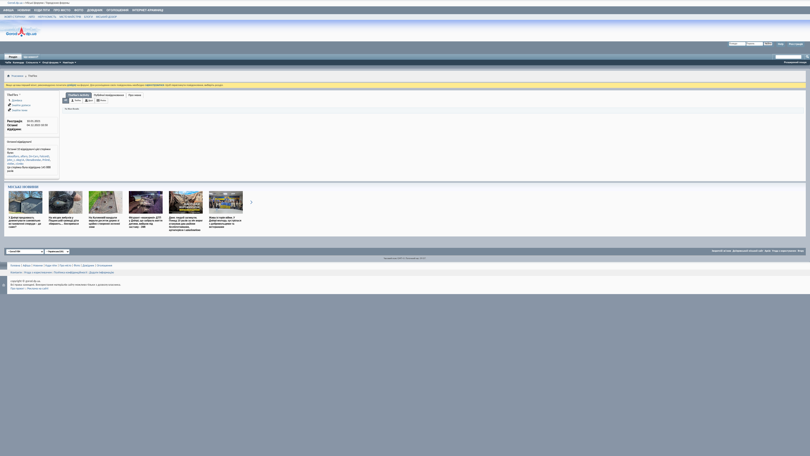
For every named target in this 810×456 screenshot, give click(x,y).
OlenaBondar (33, 160)
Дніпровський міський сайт (748, 251)
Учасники (17, 76)
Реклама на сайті (37, 288)
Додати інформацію (101, 272)
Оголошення (117, 10)
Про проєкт (17, 288)
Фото (78, 10)
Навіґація (68, 62)
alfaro (23, 156)
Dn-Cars (33, 156)
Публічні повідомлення (109, 95)
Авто (31, 16)
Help (780, 44)
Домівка (16, 100)
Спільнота (32, 62)
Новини (24, 10)
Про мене (134, 95)
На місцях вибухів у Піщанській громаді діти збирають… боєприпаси (64, 220)
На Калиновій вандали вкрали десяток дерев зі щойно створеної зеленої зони (104, 222)
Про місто (62, 10)
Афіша (8, 10)
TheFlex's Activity (78, 95)
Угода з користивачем (38, 272)
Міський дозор (106, 16)
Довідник (95, 10)
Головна (15, 265)
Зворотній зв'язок (721, 251)
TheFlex (78, 101)
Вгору (801, 251)
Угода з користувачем (784, 251)
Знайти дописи (21, 105)
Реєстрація (796, 44)
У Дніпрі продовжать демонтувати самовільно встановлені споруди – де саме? (25, 222)
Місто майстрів (70, 16)
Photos (103, 101)
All (65, 100)
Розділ (13, 57)
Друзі (90, 101)
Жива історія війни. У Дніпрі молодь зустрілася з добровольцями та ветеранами (225, 222)
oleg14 (20, 160)
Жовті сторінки (14, 16)
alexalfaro (13, 156)
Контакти (16, 272)
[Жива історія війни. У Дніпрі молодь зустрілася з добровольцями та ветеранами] (226, 215)
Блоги (88, 16)
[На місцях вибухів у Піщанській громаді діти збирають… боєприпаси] (65, 215)
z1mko (19, 164)
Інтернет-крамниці (147, 10)
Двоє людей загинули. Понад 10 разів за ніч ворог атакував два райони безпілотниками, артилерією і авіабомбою (186, 224)
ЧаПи (8, 62)
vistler (10, 164)
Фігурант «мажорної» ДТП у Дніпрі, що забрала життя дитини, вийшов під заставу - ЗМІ (145, 222)
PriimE (46, 160)
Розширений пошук (795, 62)
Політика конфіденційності (70, 272)
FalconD (44, 156)
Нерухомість (47, 16)
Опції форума (50, 62)
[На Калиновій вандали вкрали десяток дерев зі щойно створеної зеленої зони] (106, 215)
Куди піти (42, 10)
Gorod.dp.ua (15, 3)
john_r (11, 160)
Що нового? (31, 57)
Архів (768, 251)
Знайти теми (19, 110)
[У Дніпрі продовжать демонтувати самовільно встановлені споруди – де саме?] (25, 215)
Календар (18, 62)
